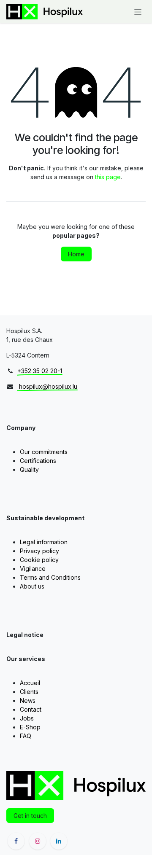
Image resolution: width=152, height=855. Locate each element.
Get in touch (30, 815)
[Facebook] (16, 841)
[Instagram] (37, 841)
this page (108, 176)
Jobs (27, 718)
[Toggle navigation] (138, 11)
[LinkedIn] (58, 841)
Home (76, 254)
